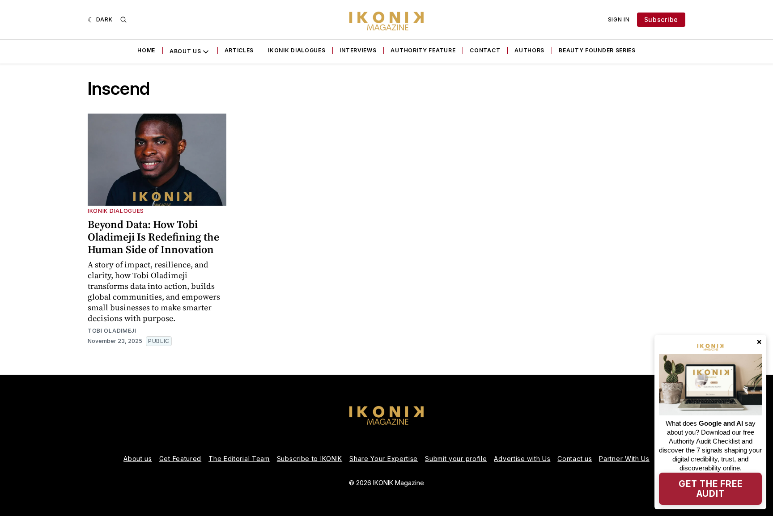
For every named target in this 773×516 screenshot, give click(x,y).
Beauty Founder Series (597, 50)
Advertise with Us (522, 458)
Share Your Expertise (383, 458)
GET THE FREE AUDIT (711, 488)
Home (146, 50)
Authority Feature (423, 50)
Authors (529, 50)
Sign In (619, 19)
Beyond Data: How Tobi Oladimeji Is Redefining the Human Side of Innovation (153, 237)
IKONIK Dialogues (296, 50)
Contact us (574, 458)
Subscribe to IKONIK (309, 458)
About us (137, 458)
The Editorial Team (239, 458)
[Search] (123, 19)
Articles (239, 50)
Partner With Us (624, 458)
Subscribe (661, 19)
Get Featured (180, 458)
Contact (485, 50)
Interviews (358, 50)
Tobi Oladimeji (112, 330)
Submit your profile (456, 458)
